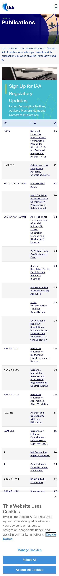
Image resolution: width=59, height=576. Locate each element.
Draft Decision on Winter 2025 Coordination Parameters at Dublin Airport (39, 201)
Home (5, 18)
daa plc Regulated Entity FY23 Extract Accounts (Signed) (39, 272)
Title (33, 123)
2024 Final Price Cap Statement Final (39, 254)
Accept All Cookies (29, 570)
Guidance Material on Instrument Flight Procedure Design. (39, 354)
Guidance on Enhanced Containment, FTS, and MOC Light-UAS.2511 (39, 437)
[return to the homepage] (8, 7)
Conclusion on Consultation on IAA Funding (39, 467)
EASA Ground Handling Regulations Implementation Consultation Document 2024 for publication (39, 330)
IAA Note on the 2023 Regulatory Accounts (39, 290)
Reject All (30, 560)
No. (5, 123)
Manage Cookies (29, 550)
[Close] (55, 496)
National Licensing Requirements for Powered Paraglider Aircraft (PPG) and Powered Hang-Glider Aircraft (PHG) (38, 144)
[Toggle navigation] (56, 6)
